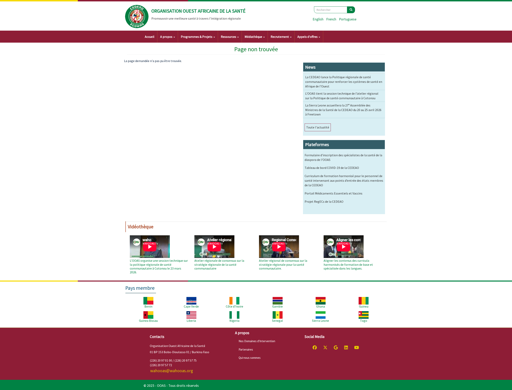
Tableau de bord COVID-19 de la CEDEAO (332, 168)
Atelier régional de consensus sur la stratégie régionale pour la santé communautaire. (283, 264)
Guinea (363, 306)
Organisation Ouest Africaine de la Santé (198, 11)
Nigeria (234, 321)
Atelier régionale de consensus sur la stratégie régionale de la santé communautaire (219, 264)
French (331, 19)
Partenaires (246, 349)
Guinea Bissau (148, 321)
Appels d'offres (307, 37)
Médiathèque (254, 37)
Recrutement (280, 37)
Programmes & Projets (197, 37)
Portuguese (347, 19)
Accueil (149, 37)
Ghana (320, 306)
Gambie (277, 306)
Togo (363, 321)
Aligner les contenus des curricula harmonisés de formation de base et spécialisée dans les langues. (348, 264)
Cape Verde (191, 306)
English (318, 19)
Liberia (191, 321)
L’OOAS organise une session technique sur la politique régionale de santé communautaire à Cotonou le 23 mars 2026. (159, 266)
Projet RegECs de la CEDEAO (324, 202)
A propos (166, 37)
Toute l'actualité (317, 127)
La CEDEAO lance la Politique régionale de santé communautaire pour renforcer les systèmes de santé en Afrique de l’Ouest (343, 81)
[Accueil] (137, 16)
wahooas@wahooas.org (171, 370)
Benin (148, 306)
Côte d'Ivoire (234, 306)
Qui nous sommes (250, 358)
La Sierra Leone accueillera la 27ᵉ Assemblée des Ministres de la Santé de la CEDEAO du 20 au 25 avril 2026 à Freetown (343, 109)
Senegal (277, 321)
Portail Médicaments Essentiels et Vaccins (333, 193)
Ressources (229, 37)
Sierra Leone (320, 321)
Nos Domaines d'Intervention (257, 341)
